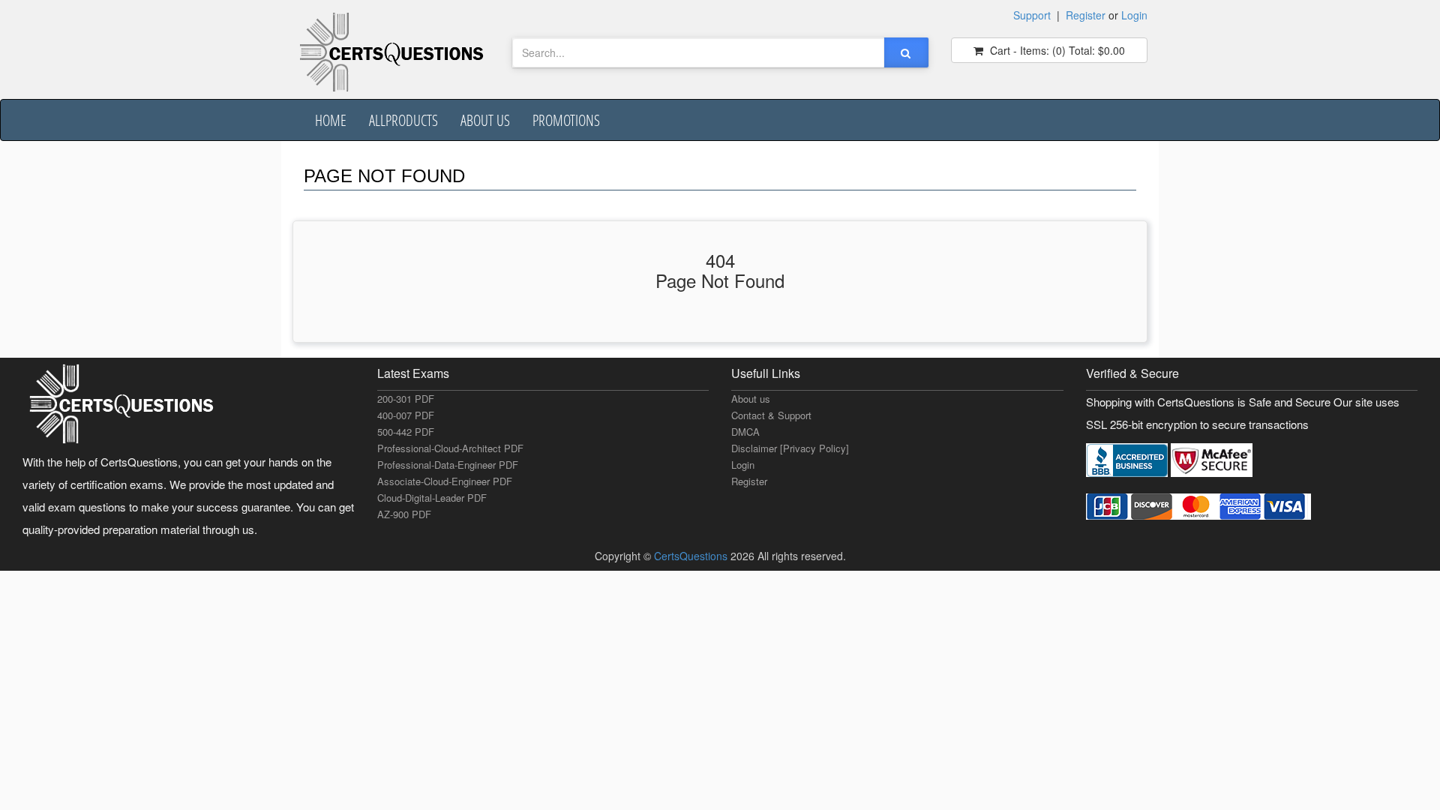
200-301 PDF (405, 399)
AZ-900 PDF (404, 514)
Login (1134, 15)
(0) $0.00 (1056, 50)
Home (330, 120)
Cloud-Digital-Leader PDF (432, 497)
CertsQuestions (692, 555)
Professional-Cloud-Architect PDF (450, 448)
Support (1032, 15)
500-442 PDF (405, 431)
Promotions (566, 120)
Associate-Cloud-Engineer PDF (444, 481)
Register (1086, 15)
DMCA (745, 431)
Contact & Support (771, 415)
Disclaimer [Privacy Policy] (790, 448)
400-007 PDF (405, 415)
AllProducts (403, 120)
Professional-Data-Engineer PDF (447, 465)
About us (485, 120)
